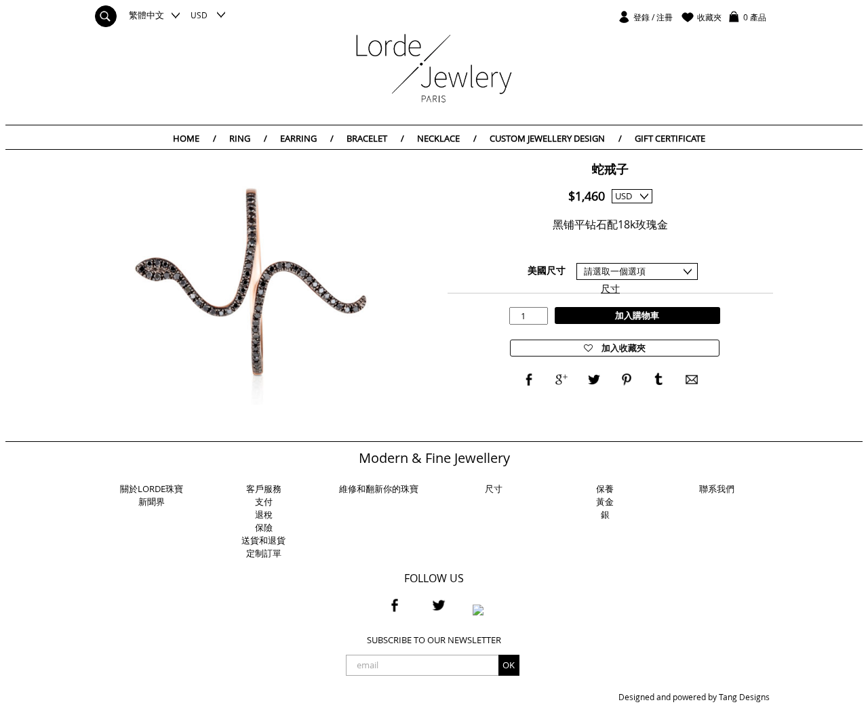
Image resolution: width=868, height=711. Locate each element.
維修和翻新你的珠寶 (378, 489)
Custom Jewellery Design (556, 138)
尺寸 (610, 288)
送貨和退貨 (263, 540)
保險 (264, 527)
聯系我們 (716, 489)
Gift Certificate (670, 138)
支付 (264, 501)
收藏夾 (709, 17)
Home (194, 138)
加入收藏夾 (622, 348)
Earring (307, 138)
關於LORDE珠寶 (151, 489)
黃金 (605, 501)
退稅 (264, 514)
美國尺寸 (547, 270)
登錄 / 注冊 (653, 17)
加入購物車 (637, 315)
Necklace (447, 138)
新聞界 (151, 501)
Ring (248, 138)
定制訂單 (263, 553)
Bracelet (375, 138)
